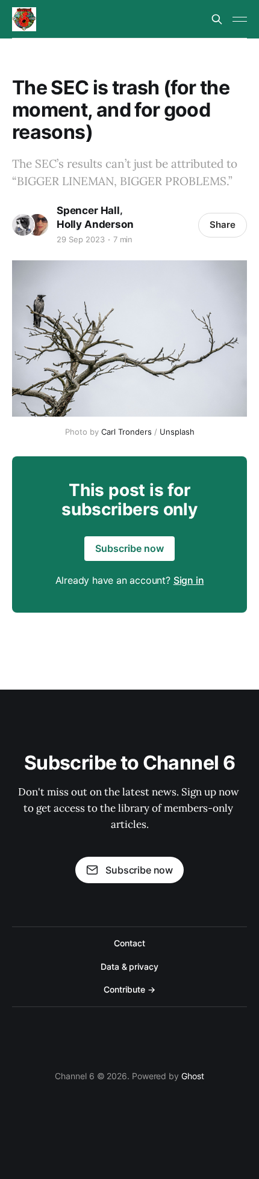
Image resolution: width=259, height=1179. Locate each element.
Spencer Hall (88, 210)
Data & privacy (129, 966)
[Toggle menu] (240, 19)
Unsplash (177, 431)
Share (223, 224)
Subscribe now (129, 548)
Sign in (188, 580)
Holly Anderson (95, 224)
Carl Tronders (126, 431)
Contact (129, 943)
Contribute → (129, 989)
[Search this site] (217, 19)
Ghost (192, 1076)
